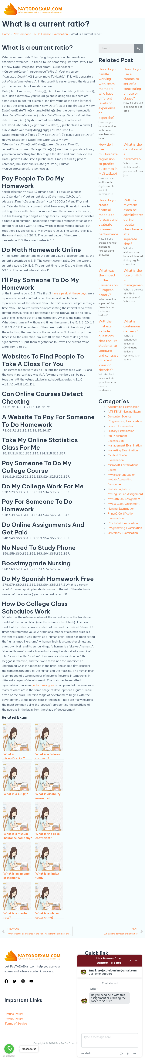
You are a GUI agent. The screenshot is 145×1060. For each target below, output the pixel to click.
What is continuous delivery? (131, 326)
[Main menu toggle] (137, 9)
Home (6, 34)
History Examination (121, 431)
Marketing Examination (123, 450)
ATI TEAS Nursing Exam (124, 412)
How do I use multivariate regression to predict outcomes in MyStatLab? (108, 159)
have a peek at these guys (69, 293)
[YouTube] (31, 981)
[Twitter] (15, 981)
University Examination (123, 533)
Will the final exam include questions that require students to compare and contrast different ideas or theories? (108, 345)
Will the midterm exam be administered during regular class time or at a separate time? (133, 222)
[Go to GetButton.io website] (9, 1056)
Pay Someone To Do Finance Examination (40, 34)
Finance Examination (121, 426)
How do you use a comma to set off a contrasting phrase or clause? (132, 84)
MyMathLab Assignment (124, 499)
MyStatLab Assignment (124, 504)
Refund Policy (14, 1014)
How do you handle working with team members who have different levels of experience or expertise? (108, 93)
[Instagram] (23, 981)
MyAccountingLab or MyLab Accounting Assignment (121, 479)
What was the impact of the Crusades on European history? (108, 282)
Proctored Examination (123, 523)
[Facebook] (6, 981)
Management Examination (125, 445)
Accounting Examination (123, 407)
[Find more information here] (109, 1006)
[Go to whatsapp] (9, 1049)
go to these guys (43, 685)
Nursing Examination (121, 509)
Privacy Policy (14, 1019)
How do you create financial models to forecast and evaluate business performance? (109, 217)
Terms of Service (16, 1024)
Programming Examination (125, 528)
